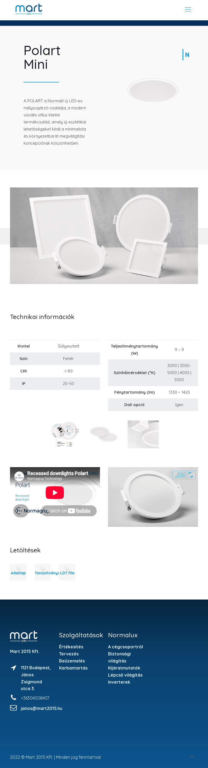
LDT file (67, 573)
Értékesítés (71, 646)
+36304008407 (35, 698)
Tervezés (69, 654)
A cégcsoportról (125, 646)
